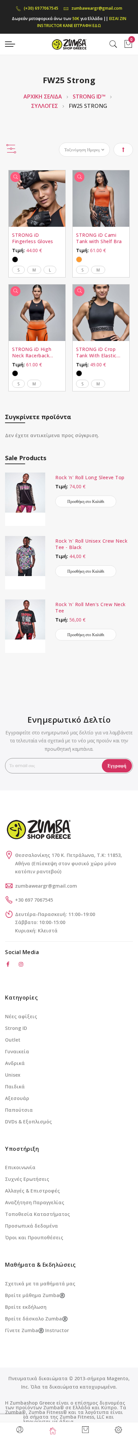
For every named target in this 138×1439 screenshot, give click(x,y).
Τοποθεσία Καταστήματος (37, 1214)
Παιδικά (15, 1086)
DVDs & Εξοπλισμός (28, 1121)
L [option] (50, 270)
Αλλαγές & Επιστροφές (32, 1191)
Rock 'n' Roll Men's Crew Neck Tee (90, 607)
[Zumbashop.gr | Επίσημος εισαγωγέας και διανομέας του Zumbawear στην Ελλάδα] (69, 44)
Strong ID (16, 1028)
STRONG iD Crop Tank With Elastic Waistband (96, 352)
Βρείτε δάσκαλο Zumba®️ (36, 1318)
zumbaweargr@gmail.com (96, 8)
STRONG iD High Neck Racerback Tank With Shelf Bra (35, 352)
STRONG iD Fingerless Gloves (32, 238)
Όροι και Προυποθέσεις (34, 1237)
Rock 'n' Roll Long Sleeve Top (90, 477)
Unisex (12, 1075)
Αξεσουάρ (17, 1098)
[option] (15, 259)
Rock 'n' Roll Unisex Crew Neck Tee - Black (91, 544)
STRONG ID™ (90, 96)
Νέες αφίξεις (21, 1016)
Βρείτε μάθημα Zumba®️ (35, 1295)
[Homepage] (52, 1430)
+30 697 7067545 (34, 900)
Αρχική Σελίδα (43, 96)
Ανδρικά (15, 1063)
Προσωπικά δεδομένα (31, 1226)
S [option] (18, 270)
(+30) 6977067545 (41, 8)
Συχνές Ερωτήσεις (27, 1179)
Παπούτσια (19, 1110)
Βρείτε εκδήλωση (26, 1307)
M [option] (34, 270)
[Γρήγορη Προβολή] (15, 177)
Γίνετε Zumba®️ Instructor (37, 1330)
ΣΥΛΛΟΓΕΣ (45, 106)
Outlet (12, 1040)
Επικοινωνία (20, 1167)
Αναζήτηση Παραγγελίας (34, 1202)
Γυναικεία (17, 1051)
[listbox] (37, 258)
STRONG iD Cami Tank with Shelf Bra (99, 238)
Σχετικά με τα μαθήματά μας (40, 1283)
